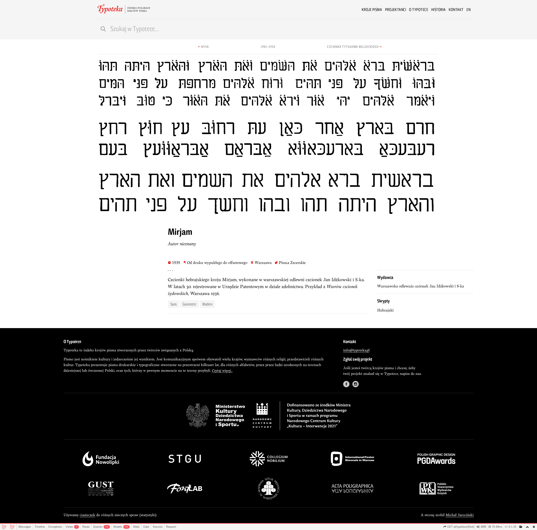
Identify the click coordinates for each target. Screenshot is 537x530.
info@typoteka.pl (356, 350)
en (469, 9)
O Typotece (418, 9)
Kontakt (456, 9)
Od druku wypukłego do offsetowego (215, 262)
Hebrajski (385, 310)
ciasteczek (87, 515)
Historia (438, 9)
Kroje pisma (372, 9)
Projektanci (395, 9)
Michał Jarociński (460, 515)
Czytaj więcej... (222, 370)
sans (173, 304)
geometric (189, 304)
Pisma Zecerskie (290, 262)
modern (207, 304)
